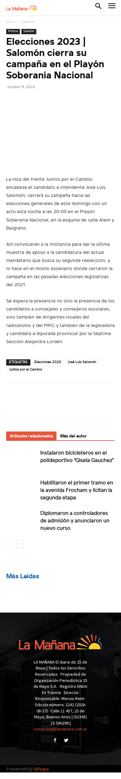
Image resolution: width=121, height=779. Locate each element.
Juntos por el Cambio (25, 369)
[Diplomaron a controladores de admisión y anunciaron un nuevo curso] (21, 520)
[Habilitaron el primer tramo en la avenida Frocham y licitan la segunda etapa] (21, 490)
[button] (98, 7)
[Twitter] (26, 101)
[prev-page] (10, 544)
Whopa (41, 769)
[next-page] (20, 544)
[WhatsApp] (55, 101)
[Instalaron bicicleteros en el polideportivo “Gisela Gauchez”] (21, 460)
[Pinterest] (41, 101)
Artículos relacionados (31, 436)
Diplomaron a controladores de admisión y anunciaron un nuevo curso (75, 521)
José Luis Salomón (82, 362)
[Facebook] (12, 101)
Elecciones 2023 (47, 362)
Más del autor (73, 436)
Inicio (10, 22)
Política (13, 31)
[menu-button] (111, 7)
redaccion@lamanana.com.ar (60, 729)
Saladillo (28, 22)
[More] (69, 101)
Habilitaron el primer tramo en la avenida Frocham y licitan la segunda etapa (76, 490)
